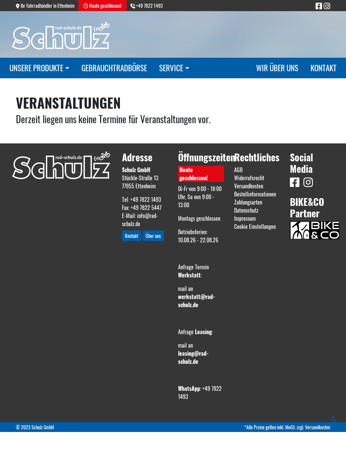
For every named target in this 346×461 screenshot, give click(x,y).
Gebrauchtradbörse (114, 68)
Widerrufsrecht (249, 178)
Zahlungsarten (248, 202)
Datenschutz (246, 210)
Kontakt (324, 68)
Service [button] (171, 68)
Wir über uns (277, 68)
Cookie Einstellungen (255, 226)
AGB (238, 170)
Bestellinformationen (255, 194)
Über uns (153, 235)
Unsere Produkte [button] (36, 68)
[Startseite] (61, 165)
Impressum (245, 218)
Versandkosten (248, 186)
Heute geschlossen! (193, 174)
